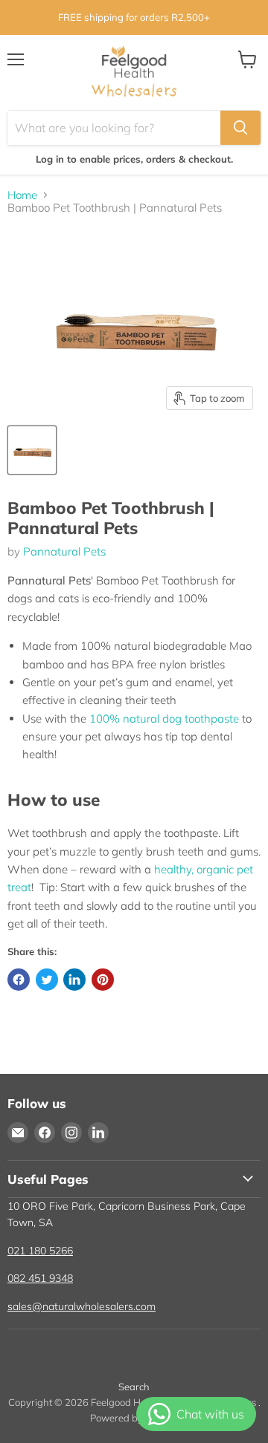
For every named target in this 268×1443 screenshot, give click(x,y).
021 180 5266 (40, 1250)
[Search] (240, 128)
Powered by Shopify (134, 1418)
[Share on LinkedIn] (74, 979)
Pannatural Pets (64, 551)
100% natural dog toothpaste (164, 718)
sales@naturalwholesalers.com (81, 1306)
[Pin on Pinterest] (103, 979)
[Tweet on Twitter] (47, 979)
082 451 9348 (40, 1278)
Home (22, 195)
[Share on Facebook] (18, 979)
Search (134, 1386)
